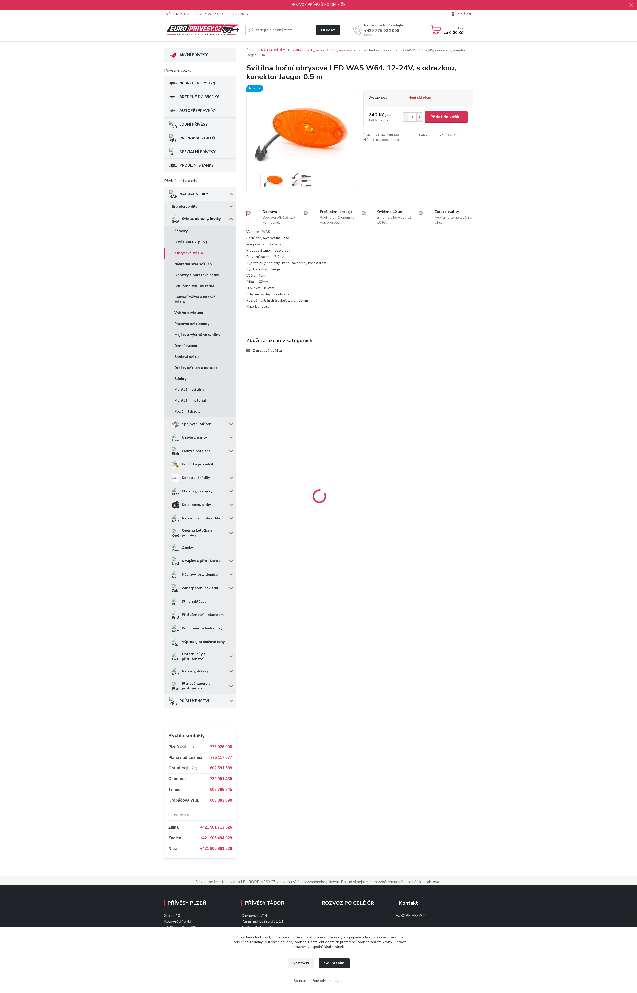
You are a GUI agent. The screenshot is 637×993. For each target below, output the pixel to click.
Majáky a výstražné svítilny (197, 334)
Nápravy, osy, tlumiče (200, 574)
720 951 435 (221, 779)
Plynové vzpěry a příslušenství (196, 686)
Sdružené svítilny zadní (194, 286)
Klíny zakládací (194, 601)
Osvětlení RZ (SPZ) (190, 242)
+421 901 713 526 (216, 827)
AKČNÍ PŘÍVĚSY (193, 54)
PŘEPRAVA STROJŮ (197, 138)
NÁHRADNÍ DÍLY (193, 194)
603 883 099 (221, 800)
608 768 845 (221, 789)
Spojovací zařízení (197, 424)
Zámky (187, 547)
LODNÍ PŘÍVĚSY (193, 124)
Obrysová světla (189, 253)
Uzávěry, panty (194, 437)
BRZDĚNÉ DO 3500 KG (199, 96)
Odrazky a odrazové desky (196, 275)
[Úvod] (202, 30)
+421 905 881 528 (216, 848)
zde (340, 980)
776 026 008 (221, 747)
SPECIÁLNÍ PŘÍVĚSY (197, 151)
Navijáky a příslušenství (201, 561)
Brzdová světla (187, 356)
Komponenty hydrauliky (202, 628)
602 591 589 (221, 768)
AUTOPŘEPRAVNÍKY (197, 110)
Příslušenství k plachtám (203, 614)
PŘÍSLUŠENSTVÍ (194, 700)
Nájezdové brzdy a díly (201, 518)
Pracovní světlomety (191, 323)
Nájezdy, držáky (195, 671)
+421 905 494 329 (216, 838)
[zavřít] (631, 5)
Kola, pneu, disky (196, 504)
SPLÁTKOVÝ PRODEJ (210, 14)
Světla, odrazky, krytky (201, 218)
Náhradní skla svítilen (193, 264)
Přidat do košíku (446, 117)
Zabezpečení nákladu (200, 588)
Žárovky (181, 231)
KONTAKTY (239, 14)
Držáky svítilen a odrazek (195, 367)
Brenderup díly (184, 206)
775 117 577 (221, 757)
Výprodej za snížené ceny (203, 641)
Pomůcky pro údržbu (199, 464)
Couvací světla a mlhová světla (194, 299)
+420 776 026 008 (381, 30)
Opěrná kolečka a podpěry (197, 533)
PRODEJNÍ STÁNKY (196, 165)
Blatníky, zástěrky (197, 491)
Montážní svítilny (189, 389)
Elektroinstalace (196, 451)
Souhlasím (334, 963)
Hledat (328, 30)
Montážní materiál (190, 400)
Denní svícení (185, 345)
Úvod (250, 50)
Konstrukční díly (196, 477)
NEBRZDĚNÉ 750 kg (197, 83)
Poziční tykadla (187, 411)
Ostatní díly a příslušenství (194, 656)
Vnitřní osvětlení (188, 312)
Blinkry (180, 378)
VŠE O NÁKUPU (177, 14)
